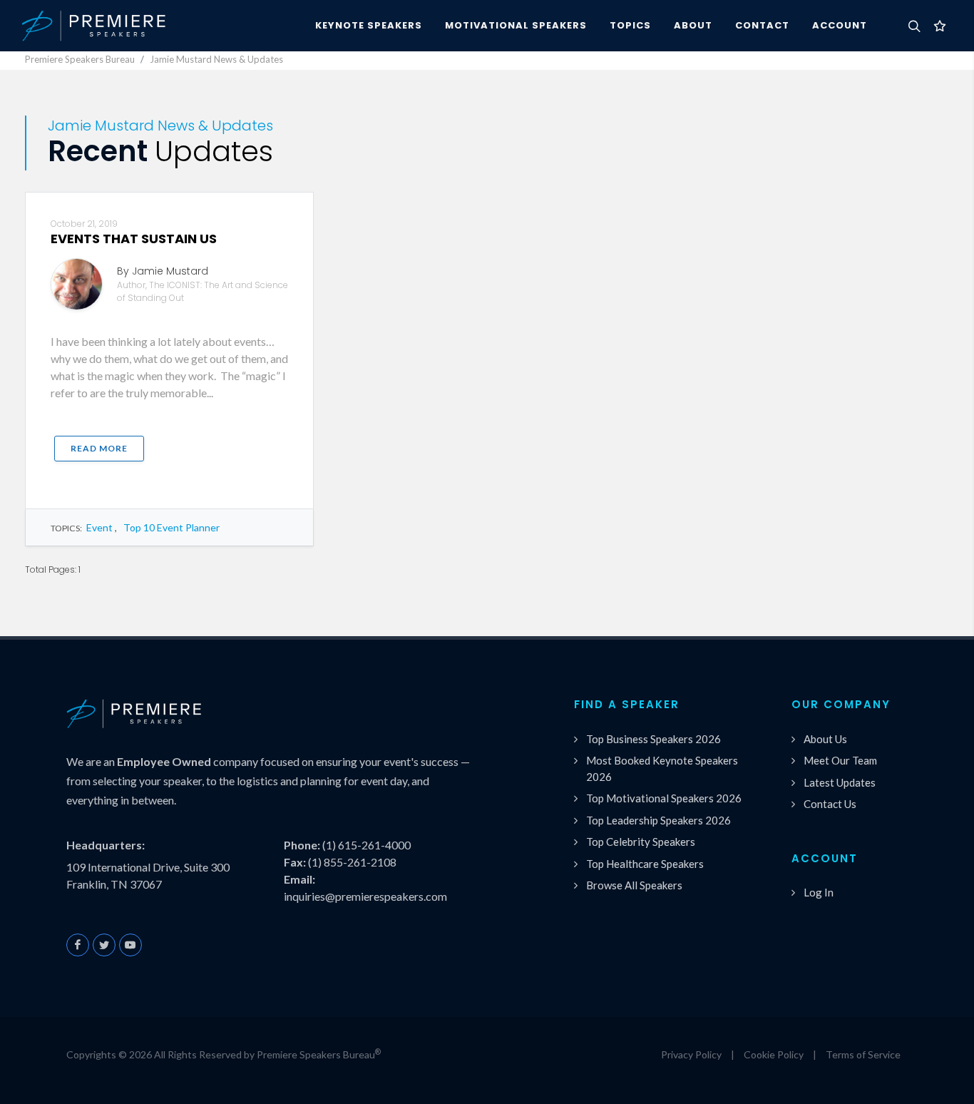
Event (99, 527)
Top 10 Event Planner (171, 527)
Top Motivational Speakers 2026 (664, 798)
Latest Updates (840, 782)
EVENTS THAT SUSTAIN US (134, 238)
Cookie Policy (774, 1054)
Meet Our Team (840, 760)
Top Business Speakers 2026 (653, 738)
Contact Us (830, 803)
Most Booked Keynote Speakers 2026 (662, 768)
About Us (825, 738)
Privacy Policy (691, 1054)
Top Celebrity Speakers (640, 841)
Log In (819, 892)
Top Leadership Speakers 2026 (658, 820)
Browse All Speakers (634, 885)
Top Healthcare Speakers (645, 863)
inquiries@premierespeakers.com (365, 896)
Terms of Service (863, 1054)
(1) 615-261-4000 (366, 845)
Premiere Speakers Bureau (80, 59)
